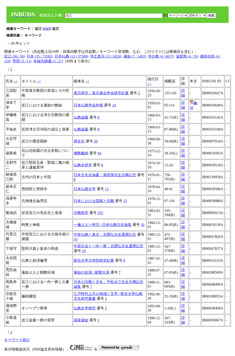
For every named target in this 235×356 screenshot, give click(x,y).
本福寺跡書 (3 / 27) (48, 61)
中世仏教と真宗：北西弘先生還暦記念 (105, 234)
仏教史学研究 (85, 308)
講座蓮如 (81, 320)
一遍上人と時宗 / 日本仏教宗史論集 (102, 225)
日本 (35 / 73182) (40, 56)
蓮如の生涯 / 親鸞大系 (91, 272)
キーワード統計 (17, 340)
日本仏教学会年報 (88, 105)
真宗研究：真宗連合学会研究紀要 (101, 93)
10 (142, 225)
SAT (47, 29)
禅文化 (79, 141)
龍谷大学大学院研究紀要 (94, 260)
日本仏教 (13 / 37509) (71, 56)
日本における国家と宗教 (94, 201)
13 (107, 189)
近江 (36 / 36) (14, 56)
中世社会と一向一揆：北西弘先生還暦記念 (108, 246)
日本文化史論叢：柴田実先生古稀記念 (105, 175)
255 (100, 213)
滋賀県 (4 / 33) (187, 56)
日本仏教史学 (85, 189)
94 (99, 153)
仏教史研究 (83, 165)
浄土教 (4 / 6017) (161, 56)
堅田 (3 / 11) (22, 61)
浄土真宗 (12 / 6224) (106, 56)
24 (114, 105)
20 (96, 141)
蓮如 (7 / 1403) (134, 56)
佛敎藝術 (81, 153)
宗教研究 (81, 213)
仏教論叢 (81, 117)
